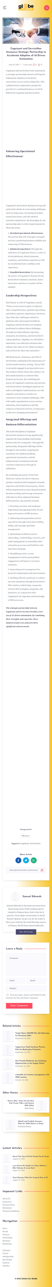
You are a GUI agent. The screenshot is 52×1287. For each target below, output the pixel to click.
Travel (5, 1253)
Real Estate (7, 1260)
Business (26, 836)
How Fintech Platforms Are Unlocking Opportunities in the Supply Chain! (30, 1062)
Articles (6, 1266)
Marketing (7, 1244)
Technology (7, 1238)
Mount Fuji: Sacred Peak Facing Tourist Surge (31, 1156)
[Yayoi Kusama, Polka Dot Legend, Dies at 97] (7, 1179)
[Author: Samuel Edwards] (15, 896)
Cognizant (24, 843)
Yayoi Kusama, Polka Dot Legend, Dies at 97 (30, 1177)
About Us (6, 1199)
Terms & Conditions (11, 1211)
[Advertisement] (26, 122)
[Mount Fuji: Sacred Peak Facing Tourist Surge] (7, 1158)
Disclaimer (7, 1208)
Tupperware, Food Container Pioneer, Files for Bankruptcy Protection (30, 1048)
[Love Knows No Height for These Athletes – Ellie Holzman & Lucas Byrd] (7, 1169)
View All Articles (26, 932)
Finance (6, 1235)
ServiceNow (35, 843)
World (5, 1232)
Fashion (6, 1263)
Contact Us (7, 1202)
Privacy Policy (9, 1205)
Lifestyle (6, 1250)
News (5, 1228)
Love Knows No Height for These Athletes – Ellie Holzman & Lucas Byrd (30, 1167)
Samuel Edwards (32, 896)
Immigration (8, 1256)
